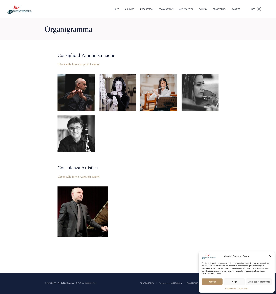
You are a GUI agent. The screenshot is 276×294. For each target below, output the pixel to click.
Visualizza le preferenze (259, 281)
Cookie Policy (230, 288)
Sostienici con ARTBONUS (170, 283)
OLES (54, 283)
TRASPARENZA (147, 283)
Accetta (212, 281)
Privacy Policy (242, 288)
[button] (270, 256)
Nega (234, 281)
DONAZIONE (192, 283)
